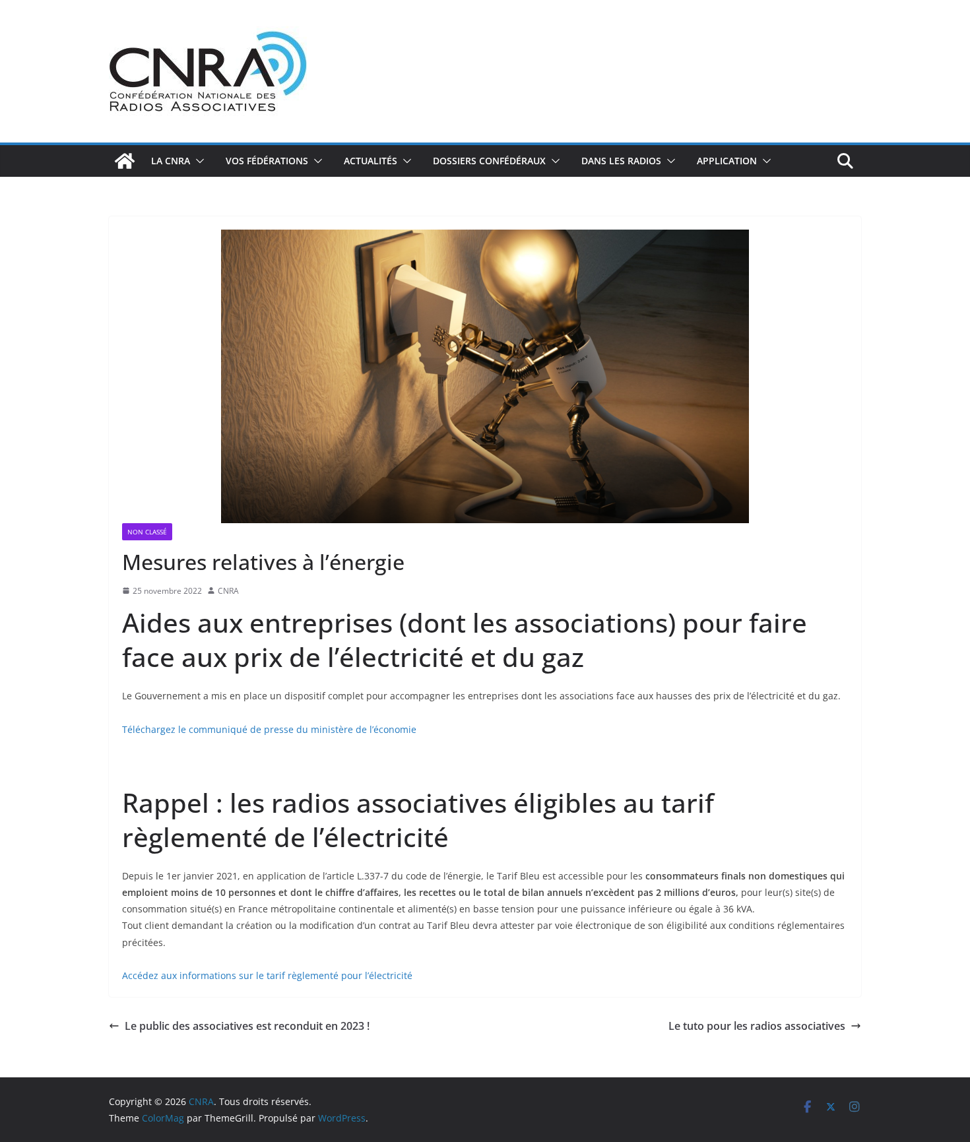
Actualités (370, 160)
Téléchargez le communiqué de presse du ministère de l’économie (269, 729)
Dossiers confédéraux (489, 160)
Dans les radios (621, 160)
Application (727, 160)
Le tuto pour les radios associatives (756, 1026)
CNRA (228, 590)
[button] (197, 161)
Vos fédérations (267, 160)
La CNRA (170, 160)
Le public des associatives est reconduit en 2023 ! (247, 1026)
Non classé (147, 531)
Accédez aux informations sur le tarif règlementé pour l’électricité (267, 975)
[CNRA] (125, 161)
